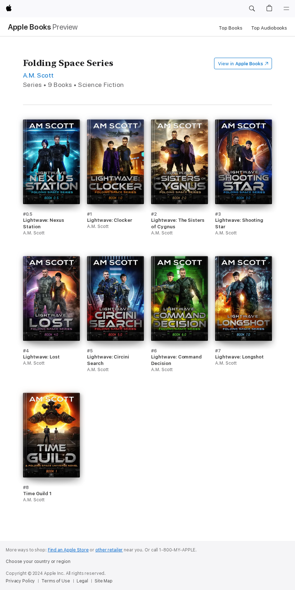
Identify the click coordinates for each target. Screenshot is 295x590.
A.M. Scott (38, 75)
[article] (51, 187)
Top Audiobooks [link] (269, 28)
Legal (82, 581)
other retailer (109, 549)
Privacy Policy (20, 581)
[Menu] (286, 8)
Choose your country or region (38, 561)
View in (240, 63)
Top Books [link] (230, 28)
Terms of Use (55, 581)
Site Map (104, 581)
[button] (251, 8)
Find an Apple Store (68, 549)
